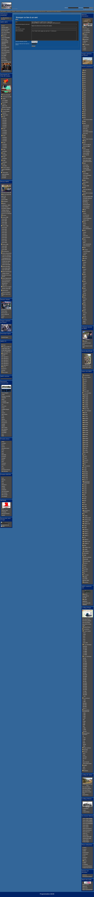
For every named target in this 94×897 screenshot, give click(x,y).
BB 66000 (86, 471)
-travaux (84, 305)
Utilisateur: (66, 7)
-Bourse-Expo (85, 202)
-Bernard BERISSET (5, 47)
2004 (85, 163)
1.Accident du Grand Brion (87, 344)
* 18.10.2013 (4, 140)
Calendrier (9, 11)
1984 (85, 98)
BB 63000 (86, 473)
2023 (85, 310)
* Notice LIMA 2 (86, 826)
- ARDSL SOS (4, 105)
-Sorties (84, 293)
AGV (85, 463)
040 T (85, 383)
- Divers (4, 104)
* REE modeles (4, 427)
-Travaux (84, 213)
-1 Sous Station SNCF (6, 268)
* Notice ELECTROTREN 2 (88, 823)
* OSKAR (3, 424)
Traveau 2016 (4, 237)
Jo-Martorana (4, 53)
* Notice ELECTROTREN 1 (88, 821)
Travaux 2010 (5, 225)
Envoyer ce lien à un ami (27, 17)
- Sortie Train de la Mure (87, 119)
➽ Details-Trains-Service (87, 867)
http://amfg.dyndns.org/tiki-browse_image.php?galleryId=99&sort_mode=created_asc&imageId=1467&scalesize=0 (45, 22)
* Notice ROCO (85, 835)
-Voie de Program (86, 251)
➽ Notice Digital (86, 841)
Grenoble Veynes (4, 337)
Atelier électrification (6, 271)
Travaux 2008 (4, 222)
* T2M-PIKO (3, 397)
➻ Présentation (86, 808)
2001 (85, 142)
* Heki (2, 451)
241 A (85, 387)
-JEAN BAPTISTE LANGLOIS (4, 43)
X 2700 (85, 504)
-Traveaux (85, 283)
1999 (85, 137)
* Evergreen (3, 456)
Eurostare (86, 460)
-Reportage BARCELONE (88, 196)
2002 (85, 148)
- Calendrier (4, 113)
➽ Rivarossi (85, 857)
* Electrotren (3, 406)
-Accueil (3, 25)
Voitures (86, 563)
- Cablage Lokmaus (5, 210)
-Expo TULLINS (86, 154)
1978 (85, 86)
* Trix (2, 404)
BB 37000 (86, 444)
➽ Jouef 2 (84, 849)
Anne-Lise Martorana (5, 52)
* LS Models (3, 401)
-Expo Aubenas (86, 126)
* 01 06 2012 (4, 130)
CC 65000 (86, 402)
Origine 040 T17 (86, 596)
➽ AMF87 (84, 862)
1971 (85, 72)
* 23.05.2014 (4, 146)
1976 (85, 82)
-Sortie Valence (86, 178)
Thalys (85, 458)
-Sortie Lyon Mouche (87, 189)
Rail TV (4, 366)
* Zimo (2, 483)
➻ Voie (84, 46)
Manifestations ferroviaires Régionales (54, 11)
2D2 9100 (86, 424)
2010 (85, 194)
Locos (85, 27)
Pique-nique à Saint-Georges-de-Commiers (87, 161)
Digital (4, 203)
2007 (85, 184)
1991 (85, 111)
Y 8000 (85, 469)
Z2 (84, 513)
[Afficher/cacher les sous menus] (2, 35)
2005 (85, 171)
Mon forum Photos (86, 622)
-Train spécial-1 (86, 216)
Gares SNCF (85, 578)
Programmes (3, 368)
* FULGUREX (3, 432)
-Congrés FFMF (86, 168)
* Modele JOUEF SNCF (87, 836)
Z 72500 (85, 508)
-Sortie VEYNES (86, 149)
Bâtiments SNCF (86, 580)
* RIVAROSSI (3, 430)
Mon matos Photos (86, 619)
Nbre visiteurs (3, 11)
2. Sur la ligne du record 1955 (87, 346)
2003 (85, 156)
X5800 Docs (85, 601)
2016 (85, 260)
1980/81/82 (85, 604)
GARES (85, 576)
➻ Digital (84, 48)
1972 (85, 74)
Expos (2, 317)
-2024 (85, 317)
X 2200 (85, 490)
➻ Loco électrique (86, 32)
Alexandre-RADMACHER (6, 62)
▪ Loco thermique (87, 393)
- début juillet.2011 (5, 174)
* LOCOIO (3, 488)
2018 (85, 274)
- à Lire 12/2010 (5, 100)
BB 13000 (86, 452)
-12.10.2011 (4, 177)
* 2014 (4, 142)
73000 (85, 498)
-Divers (84, 254)
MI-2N (85, 545)
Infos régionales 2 (4, 358)
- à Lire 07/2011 (5, 102)
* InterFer (3, 515)
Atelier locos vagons (6, 286)
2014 (85, 239)
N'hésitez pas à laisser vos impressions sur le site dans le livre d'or (33, 11)
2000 (85, 140)
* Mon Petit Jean (4, 471)
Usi (84, 573)
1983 (85, 96)
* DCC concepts (4, 494)
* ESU (2, 434)
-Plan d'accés (4, 34)
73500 (85, 555)
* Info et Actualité (6, 94)
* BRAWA (3, 425)
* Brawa (2, 459)
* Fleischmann (4, 422)
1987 (85, 103)
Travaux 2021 (4, 247)
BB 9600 (84, 679)
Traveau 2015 (4, 235)
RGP (85, 494)
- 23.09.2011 (4, 125)
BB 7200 (86, 448)
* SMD (2, 508)
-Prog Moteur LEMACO (5, 208)
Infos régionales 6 (4, 363)
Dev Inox (85, 571)
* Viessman (3, 463)
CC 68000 (86, 400)
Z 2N (85, 537)
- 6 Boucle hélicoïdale (6, 264)
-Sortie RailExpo (86, 207)
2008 (85, 187)
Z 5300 (85, 527)
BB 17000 (86, 432)
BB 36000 (86, 438)
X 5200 (85, 496)
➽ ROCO (84, 850)
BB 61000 (86, 406)
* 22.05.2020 (4, 162)
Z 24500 (85, 549)
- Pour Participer (5, 111)
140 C (85, 389)
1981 (85, 92)
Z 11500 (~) (86, 521)
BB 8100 (86, 414)
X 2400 (85, 484)
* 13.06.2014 (4, 147)
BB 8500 (86, 420)
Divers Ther (86, 408)
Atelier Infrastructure (6, 253)
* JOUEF (3, 394)
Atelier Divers (5, 290)
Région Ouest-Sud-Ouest (87, 889)
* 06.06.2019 (4, 158)
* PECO (2, 441)
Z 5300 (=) (86, 529)
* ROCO (2, 399)
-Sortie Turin (85, 235)
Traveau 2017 (4, 239)
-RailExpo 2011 (86, 220)
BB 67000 (86, 394)
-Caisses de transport (6, 292)
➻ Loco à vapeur (86, 28)
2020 (85, 288)
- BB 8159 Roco (5, 283)
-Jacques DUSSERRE (5, 37)
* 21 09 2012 (4, 133)
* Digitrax (3, 486)
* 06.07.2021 (4, 165)
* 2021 (4, 164)
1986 (85, 102)
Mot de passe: (81, 7)
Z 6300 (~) (86, 533)
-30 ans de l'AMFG (86, 146)
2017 (85, 267)
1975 (85, 80)
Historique (3, 345)
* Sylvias (3, 446)
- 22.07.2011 (4, 118)
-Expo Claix (85, 128)
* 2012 (4, 128)
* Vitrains (3, 412)
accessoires (86, 44)
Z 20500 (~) (86, 543)
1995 (85, 121)
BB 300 (85, 412)
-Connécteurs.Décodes (5, 211)
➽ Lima (84, 855)
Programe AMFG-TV (7, 346)
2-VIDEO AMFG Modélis (6, 350)
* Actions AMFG (6, 109)
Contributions (6, 251)
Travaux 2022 (4, 249)
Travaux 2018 (4, 240)
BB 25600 (86, 422)
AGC (85, 502)
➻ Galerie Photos (86, 811)
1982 (85, 94)
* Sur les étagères (4, 392)
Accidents (86, 582)
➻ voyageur (85, 35)
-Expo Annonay (86, 125)
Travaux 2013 (4, 232)
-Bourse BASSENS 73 (87, 228)
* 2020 (4, 160)
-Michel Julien (4, 39)
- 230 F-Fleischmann (6, 281)
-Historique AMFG (4, 27)
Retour (17, 19)
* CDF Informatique (5, 491)
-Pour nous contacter (5, 32)
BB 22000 (86, 446)
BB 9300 (86, 428)
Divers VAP (86, 391)
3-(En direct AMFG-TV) (5, 351)
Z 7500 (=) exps (87, 519)
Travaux (4, 215)
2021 (85, 297)
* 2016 (4, 149)
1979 (85, 88)
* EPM (2, 435)
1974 (85, 78)
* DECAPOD (3, 454)
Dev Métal (86, 569)
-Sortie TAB (85, 176)
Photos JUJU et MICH (87, 367)
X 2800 (85, 506)
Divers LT (86, 479)
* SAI (2, 466)
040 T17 (85, 594)
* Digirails (3, 479)
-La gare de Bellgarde (87, 218)
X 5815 (85, 599)
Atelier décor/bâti (6, 266)
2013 (85, 230)
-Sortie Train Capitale (87, 158)
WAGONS (86, 559)
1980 (85, 90)
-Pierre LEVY (3, 48)
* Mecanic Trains (4, 510)
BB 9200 (86, 426)
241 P (85, 385)
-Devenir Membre (4, 30)
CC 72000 (86, 398)
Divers (85, 565)
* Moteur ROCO (86, 840)
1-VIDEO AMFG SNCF (5, 348)
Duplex (85, 456)
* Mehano (3, 419)
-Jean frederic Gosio (5, 50)
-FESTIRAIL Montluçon (87, 198)
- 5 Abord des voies (5, 262)
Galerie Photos (87, 627)
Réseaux (86, 462)
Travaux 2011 (4, 229)
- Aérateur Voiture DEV (6, 288)
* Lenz (2, 478)
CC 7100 (86, 416)
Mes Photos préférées (87, 620)
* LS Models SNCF (5, 402)
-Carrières (85, 253)
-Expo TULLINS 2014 (87, 244)
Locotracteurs (87, 465)
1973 (85, 76)
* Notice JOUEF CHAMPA (87, 820)
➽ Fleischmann (86, 852)
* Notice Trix (85, 833)
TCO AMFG (3, 197)
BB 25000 (86, 434)
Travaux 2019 (4, 242)
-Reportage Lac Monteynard (86, 201)
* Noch (2, 453)
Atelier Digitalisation (6, 278)
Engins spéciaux (87, 557)
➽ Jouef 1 (84, 847)
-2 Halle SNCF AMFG (6, 269)
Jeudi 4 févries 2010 (86, 603)
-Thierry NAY (3, 45)
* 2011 (4, 116)
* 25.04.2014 (4, 144)
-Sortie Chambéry (86, 151)
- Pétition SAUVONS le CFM (5, 170)
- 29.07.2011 (4, 120)
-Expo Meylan (85, 130)
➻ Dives (84, 810)
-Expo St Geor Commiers (88, 131)
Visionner (3, 370)
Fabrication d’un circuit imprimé (6, 276)
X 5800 (85, 486)
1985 (85, 100)
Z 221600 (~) (86, 551)
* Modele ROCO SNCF (87, 838)
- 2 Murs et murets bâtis (6, 256)
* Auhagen (3, 458)
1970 (85, 70)
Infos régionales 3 (4, 360)
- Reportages (5, 114)
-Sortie (85, 258)
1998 (85, 135)
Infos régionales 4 (4, 361)
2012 (85, 221)
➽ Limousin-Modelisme (87, 866)
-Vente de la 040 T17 (87, 144)
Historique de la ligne (87, 365)
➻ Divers (84, 42)
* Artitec (2, 468)
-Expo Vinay (85, 133)
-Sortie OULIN (85, 182)
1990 (85, 109)
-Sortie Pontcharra (86, 237)
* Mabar (2, 417)
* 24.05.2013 (4, 137)
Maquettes (86, 39)
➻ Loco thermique (86, 30)
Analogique (5, 201)
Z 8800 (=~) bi (87, 541)
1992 (85, 113)
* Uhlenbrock (3, 484)
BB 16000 (86, 430)
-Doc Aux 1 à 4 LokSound (6, 213)
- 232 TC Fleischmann (6, 280)
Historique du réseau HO (6, 192)
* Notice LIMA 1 (86, 825)
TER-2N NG (86, 553)
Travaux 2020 (5, 244)
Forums (13, 11)
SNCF (84, 767)
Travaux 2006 (4, 219)
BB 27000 (86, 442)
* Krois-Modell (4, 496)
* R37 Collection (4, 429)
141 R (85, 379)
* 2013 (4, 135)
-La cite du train (86, 215)
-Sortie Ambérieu (86, 206)
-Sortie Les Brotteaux (87, 175)
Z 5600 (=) (86, 539)
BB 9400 (86, 436)
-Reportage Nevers (86, 204)
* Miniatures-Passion (5, 513)
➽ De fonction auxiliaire (87, 876)
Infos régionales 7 (4, 365)
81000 (85, 500)
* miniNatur (3, 443)
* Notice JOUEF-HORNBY (87, 818)
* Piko (2, 411)
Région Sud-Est (86, 884)
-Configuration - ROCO (5, 205)
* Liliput (2, 407)
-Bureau (4, 35)
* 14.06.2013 (4, 139)
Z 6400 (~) (86, 535)
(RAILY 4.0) (3, 196)
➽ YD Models (85, 864)
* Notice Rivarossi (86, 831)
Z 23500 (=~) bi (87, 547)
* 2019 (4, 156)
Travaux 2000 (5, 217)
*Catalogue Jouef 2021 (5, 396)
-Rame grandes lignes (87, 763)
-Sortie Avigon (85, 165)
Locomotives (87, 375)
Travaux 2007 (4, 220)
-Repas (84, 225)
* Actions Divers (6, 167)
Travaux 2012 (4, 230)
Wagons (85, 34)
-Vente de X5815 (86, 153)
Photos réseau (4, 311)
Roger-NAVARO (4, 60)
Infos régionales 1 (4, 356)
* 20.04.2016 (4, 151)
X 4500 (85, 492)
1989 (85, 107)
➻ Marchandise (86, 37)
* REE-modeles (4, 414)
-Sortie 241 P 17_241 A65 (88, 193)
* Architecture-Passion (5, 469)
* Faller (2, 449)
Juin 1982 (84, 597)
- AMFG (4, 98)
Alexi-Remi (3, 57)
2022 (85, 304)
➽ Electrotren (85, 854)
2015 (85, 247)
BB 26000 (86, 440)
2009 (85, 191)
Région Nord (85, 887)
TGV (84, 454)
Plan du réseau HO (7, 194)
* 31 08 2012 (4, 132)
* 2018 (4, 153)
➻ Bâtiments (85, 41)
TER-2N (84, 744)
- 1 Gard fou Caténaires (6, 255)
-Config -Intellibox (4, 206)
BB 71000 (86, 477)
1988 (85, 105)
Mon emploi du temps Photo (87, 625)
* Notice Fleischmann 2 (87, 830)
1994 (85, 117)
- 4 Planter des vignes (6, 261)
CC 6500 (86, 450)
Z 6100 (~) (86, 531)
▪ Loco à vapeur (87, 377)
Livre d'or (18, 11)
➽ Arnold (84, 859)
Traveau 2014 (4, 234)
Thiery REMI (3, 55)
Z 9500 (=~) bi (87, 523)
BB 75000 (86, 396)
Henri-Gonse (3, 58)
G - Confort (86, 574)
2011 (85, 211)
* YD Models (3, 489)
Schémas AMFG (4, 199)
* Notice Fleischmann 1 (87, 828)
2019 (85, 281)
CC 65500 (86, 404)
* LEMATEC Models (5, 409)
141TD (85, 381)
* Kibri (2, 461)
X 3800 (85, 488)
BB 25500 (86, 418)
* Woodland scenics (5, 448)
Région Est (85, 886)
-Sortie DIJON (85, 173)
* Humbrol (3, 464)
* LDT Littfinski (4, 493)
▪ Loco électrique (87, 410)
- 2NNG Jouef (4, 284)
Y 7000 (85, 467)
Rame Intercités (86, 761)
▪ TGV (84, 696)
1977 (85, 84)
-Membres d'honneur (5, 29)
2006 (85, 180)
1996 (85, 123)
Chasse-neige (87, 561)
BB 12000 (85, 693)
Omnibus (85, 731)
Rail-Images (5, 372)
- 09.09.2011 (4, 123)
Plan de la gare (4, 312)
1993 (85, 115)
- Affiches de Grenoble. (6, 107)
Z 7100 (85, 525)
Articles (85, 341)
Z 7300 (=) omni (87, 517)
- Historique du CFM (6, 96)
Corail (85, 567)
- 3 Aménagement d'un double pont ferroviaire (6, 259)
